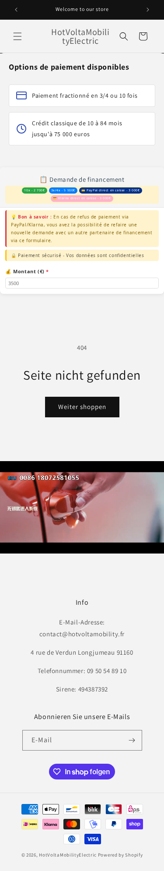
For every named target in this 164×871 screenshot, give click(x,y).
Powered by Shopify (120, 855)
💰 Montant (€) (27, 271)
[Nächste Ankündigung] (147, 9)
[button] (17, 36)
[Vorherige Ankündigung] (16, 9)
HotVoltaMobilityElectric (68, 855)
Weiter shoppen (82, 406)
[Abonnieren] (132, 740)
